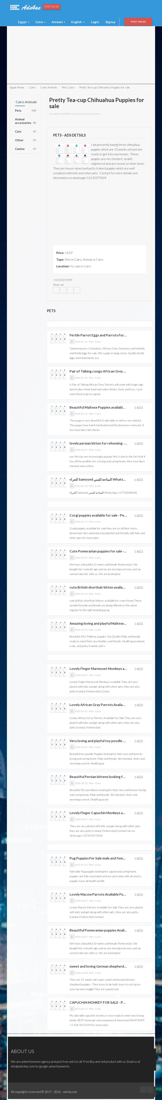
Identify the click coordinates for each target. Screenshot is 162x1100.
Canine (25, 149)
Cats (25, 131)
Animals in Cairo (93, 259)
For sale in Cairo (80, 266)
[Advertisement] (59, 35)
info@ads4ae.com (22, 1066)
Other (25, 140)
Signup (110, 22)
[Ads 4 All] (25, 7)
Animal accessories (25, 121)
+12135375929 (62, 280)
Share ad (58, 284)
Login (95, 22)
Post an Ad (51, 6)
